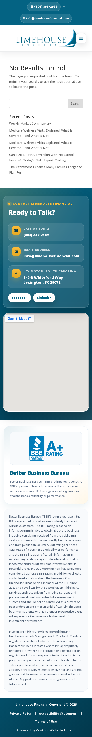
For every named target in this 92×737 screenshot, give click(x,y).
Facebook (19, 298)
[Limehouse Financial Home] (46, 38)
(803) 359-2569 (36, 234)
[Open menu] (81, 38)
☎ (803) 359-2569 (44, 6)
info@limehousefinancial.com (51, 255)
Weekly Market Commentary (30, 123)
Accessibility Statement (58, 713)
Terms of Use (46, 721)
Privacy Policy (21, 713)
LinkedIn (44, 298)
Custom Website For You (55, 730)
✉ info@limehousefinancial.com (46, 18)
